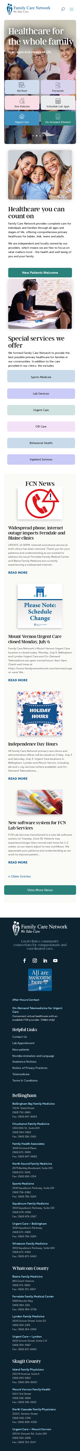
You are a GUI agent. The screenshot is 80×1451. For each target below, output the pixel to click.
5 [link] (47, 135)
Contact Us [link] (19, 1037)
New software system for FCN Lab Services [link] (37, 825)
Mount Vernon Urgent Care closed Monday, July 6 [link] (35, 639)
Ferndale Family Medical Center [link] (33, 1296)
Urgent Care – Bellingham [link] (29, 1223)
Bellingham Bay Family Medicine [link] (33, 1103)
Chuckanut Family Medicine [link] (30, 1124)
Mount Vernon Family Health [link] (31, 1389)
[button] (71, 9)
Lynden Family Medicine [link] (28, 1316)
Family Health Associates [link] (28, 1144)
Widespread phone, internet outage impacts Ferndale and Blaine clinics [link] (36, 533)
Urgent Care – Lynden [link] (27, 1336)
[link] (29, 9)
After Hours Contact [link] (25, 1000)
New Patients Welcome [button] (40, 273)
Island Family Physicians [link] (28, 1369)
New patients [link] (20, 1049)
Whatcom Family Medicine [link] (30, 1243)
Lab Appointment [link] (23, 1043)
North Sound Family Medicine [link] (32, 1163)
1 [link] (33, 135)
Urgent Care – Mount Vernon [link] (31, 1429)
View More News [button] (40, 890)
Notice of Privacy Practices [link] (29, 1068)
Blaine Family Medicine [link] (27, 1276)
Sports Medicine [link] (23, 1183)
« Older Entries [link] (19, 876)
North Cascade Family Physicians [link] (34, 1409)
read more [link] (17, 573)
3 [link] (40, 135)
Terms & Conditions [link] (25, 1080)
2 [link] (36, 135)
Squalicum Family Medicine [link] (30, 1203)
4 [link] (43, 135)
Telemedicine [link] (21, 1074)
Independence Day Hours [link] (33, 744)
